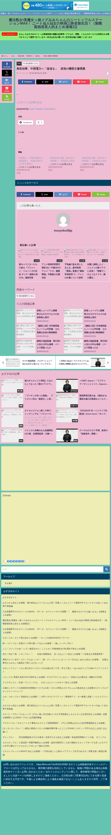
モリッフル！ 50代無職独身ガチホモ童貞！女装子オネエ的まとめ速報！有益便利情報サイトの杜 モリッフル (54, 737)
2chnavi (7, 495)
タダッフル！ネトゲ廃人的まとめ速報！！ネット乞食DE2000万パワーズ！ (37, 638)
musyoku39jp (63, 230)
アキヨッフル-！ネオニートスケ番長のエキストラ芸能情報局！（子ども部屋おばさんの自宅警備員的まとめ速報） (55, 723)
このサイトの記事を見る (29, 102)
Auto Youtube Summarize (42, 109)
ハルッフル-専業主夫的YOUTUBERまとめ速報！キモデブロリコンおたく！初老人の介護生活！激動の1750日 (52, 677)
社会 (19, 63)
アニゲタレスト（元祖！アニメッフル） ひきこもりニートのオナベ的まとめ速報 (40, 682)
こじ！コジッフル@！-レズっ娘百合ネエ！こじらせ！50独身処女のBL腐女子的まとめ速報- (44, 649)
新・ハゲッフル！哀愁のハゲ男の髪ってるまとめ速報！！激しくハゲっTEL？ (38, 643)
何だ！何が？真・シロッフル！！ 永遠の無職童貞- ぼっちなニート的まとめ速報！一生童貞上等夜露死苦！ (53, 654)
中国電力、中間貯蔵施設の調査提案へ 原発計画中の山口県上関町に (31, 161)
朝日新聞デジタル (32, 63)
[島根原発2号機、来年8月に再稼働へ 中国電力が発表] (64, 164)
